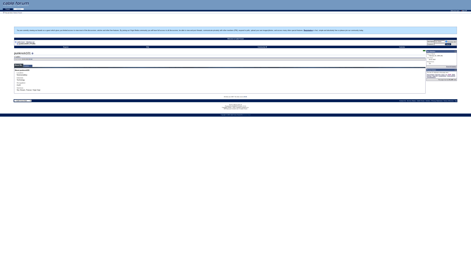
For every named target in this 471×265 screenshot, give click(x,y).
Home (15, 12)
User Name (430, 41)
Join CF (464, 10)
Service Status (411, 100)
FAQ (147, 47)
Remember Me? (451, 42)
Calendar (402, 47)
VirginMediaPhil (431, 77)
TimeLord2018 (451, 76)
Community (261, 47)
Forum (8, 9)
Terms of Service (449, 100)
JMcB (453, 74)
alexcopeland (430, 74)
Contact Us (402, 100)
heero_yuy (444, 74)
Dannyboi (438, 74)
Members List (30, 42)
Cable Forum (21, 42)
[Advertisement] (441, 5)
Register (66, 47)
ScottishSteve (442, 76)
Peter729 (435, 76)
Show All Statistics (451, 66)
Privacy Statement (436, 100)
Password (430, 44)
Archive (428, 100)
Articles (19, 9)
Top (456, 100)
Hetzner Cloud (246, 114)
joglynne (429, 76)
